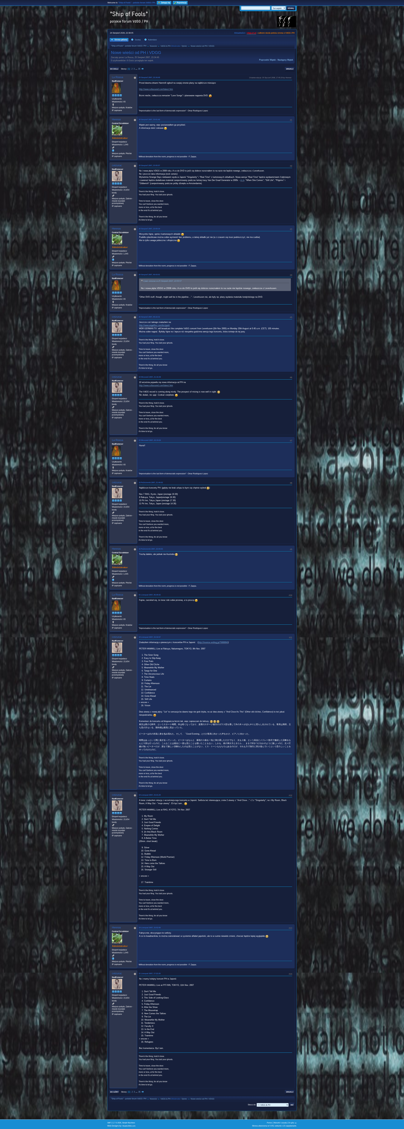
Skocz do (252, 1105)
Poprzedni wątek (267, 60)
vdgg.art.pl (251, 33)
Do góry (114, 1092)
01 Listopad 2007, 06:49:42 (150, 595)
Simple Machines (128, 1123)
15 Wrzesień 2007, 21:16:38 (150, 377)
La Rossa (117, 77)
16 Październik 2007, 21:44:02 (151, 482)
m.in (242, 180)
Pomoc (269, 1123)
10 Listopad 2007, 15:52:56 (150, 928)
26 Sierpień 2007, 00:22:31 (149, 317)
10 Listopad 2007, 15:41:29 (150, 795)
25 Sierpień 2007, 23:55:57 (149, 165)
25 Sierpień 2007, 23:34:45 (149, 77)
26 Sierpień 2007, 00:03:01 (149, 275)
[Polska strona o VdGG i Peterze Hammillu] (113, 150)
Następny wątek (285, 60)
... (136, 69)
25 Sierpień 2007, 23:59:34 (149, 229)
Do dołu (114, 69)
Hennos (116, 119)
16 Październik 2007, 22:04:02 (151, 549)
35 (139, 69)
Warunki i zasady (280, 1123)
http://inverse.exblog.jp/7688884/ (213, 642)
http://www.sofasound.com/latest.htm (156, 89)
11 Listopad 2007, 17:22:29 (149, 973)
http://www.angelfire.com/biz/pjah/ (154, 325)
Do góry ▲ (292, 1123)
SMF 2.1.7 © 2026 (114, 1123)
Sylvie (184, 46)
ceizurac (117, 165)
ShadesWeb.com (128, 1126)
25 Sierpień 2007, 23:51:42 (149, 120)
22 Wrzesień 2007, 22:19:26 (150, 440)
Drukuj (289, 69)
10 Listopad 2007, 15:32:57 (150, 637)
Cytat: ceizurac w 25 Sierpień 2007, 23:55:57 (162, 281)
